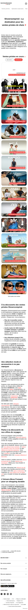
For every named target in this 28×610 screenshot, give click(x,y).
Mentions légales (7, 598)
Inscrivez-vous (18, 59)
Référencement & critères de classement (11, 604)
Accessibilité (23, 604)
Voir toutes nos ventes (14, 296)
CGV (13, 598)
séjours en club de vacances (10, 450)
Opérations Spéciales (17, 8)
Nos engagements (19, 602)
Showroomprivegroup (11, 600)
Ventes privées (6, 8)
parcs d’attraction (19, 471)
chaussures (14, 396)
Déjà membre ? (9, 59)
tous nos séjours (21, 437)
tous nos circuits (14, 448)
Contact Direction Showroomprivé (14, 606)
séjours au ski (21, 467)
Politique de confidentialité (21, 598)
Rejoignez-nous (20, 600)
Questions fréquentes (10, 602)
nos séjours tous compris (11, 447)
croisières (7, 453)
